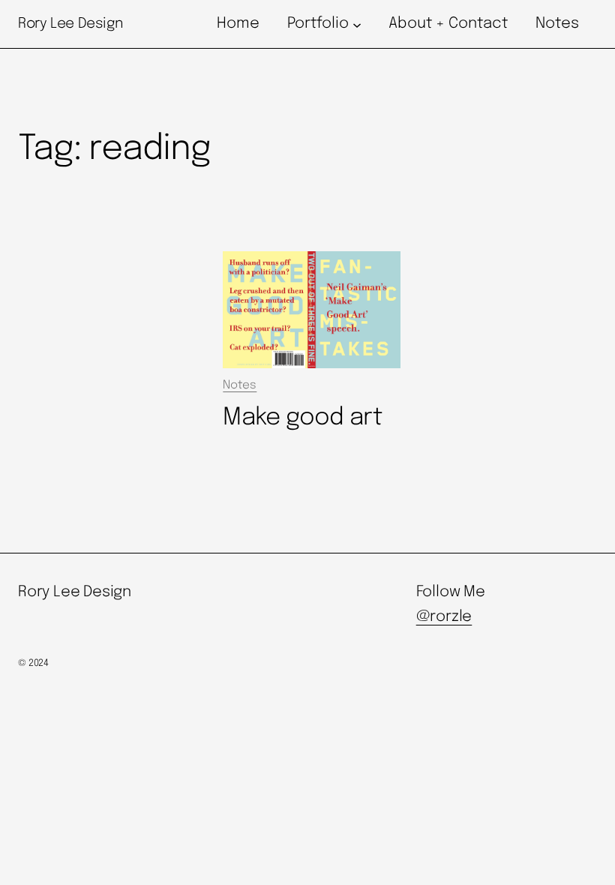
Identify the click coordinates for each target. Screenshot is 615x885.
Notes (239, 386)
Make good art (302, 418)
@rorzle (444, 617)
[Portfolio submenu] (357, 24)
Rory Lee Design (70, 23)
